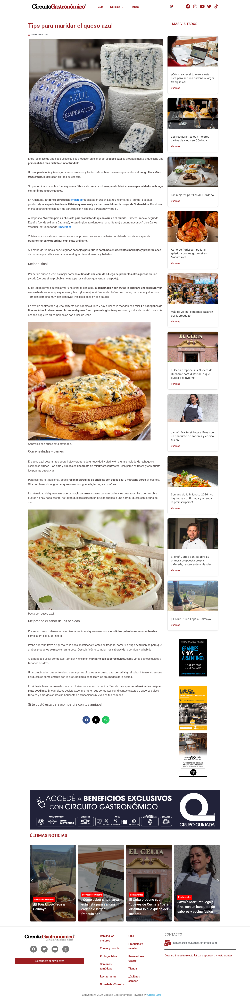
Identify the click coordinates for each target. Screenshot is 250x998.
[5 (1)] (193, 661)
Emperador (77, 199)
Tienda (134, 6)
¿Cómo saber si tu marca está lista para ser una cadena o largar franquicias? (192, 78)
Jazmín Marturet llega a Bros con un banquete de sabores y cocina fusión (192, 436)
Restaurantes (88, 894)
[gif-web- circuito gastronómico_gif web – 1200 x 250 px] (125, 809)
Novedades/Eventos (112, 984)
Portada (182, 899)
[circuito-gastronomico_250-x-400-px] (193, 755)
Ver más (175, 87)
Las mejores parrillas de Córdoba (192, 195)
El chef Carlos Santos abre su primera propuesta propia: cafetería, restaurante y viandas (191, 560)
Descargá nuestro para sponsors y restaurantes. (198, 955)
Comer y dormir (109, 948)
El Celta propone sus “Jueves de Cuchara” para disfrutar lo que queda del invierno (191, 373)
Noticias (115, 6)
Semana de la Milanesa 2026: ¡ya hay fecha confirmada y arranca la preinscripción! (192, 498)
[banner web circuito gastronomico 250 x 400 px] (193, 708)
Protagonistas (108, 956)
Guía (100, 6)
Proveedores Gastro (44, 894)
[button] (86, 720)
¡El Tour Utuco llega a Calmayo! (191, 619)
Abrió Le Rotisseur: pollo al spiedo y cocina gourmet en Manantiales (189, 253)
